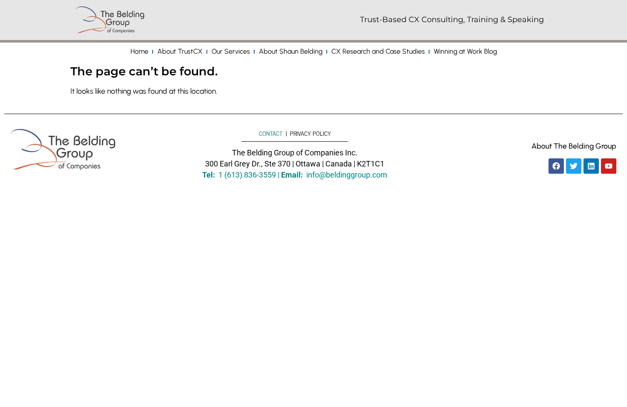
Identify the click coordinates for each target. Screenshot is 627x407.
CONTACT (270, 133)
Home (139, 51)
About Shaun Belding (290, 51)
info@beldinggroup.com (346, 175)
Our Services (231, 51)
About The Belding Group (573, 145)
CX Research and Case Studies (378, 51)
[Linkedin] (591, 166)
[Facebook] (556, 166)
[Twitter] (573, 166)
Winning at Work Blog (465, 51)
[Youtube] (608, 166)
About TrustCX (180, 51)
